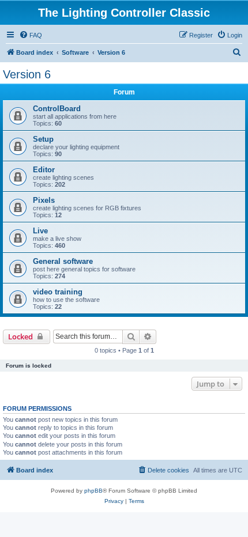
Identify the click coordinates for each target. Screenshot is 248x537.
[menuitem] (30, 35)
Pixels (44, 200)
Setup (43, 139)
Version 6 (27, 74)
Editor (44, 169)
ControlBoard (57, 108)
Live (40, 230)
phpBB (93, 490)
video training (57, 292)
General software (63, 261)
